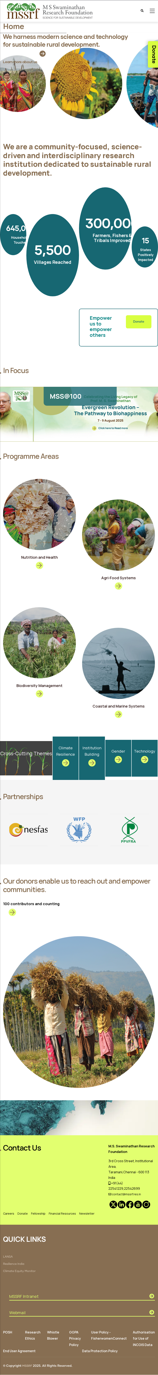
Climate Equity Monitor (19, 1271)
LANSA (8, 1256)
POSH (7, 1332)
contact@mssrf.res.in (126, 1194)
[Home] (50, 11)
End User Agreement (19, 1351)
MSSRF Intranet (24, 1296)
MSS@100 (32, 396)
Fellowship (38, 1213)
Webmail (17, 1312)
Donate (138, 321)
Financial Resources (62, 1213)
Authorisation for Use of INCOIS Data (144, 1338)
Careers (8, 1213)
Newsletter (86, 1213)
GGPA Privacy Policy (75, 1338)
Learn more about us (20, 61)
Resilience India (13, 1264)
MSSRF (27, 1366)
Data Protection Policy (100, 1351)
